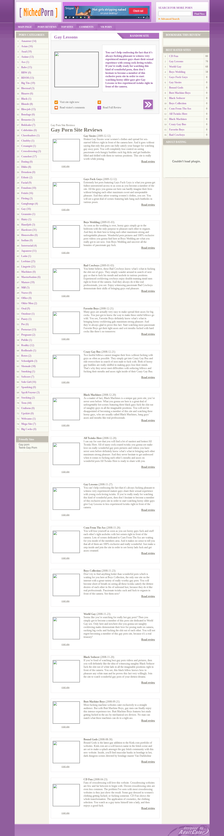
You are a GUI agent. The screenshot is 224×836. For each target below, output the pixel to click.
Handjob (26, 224)
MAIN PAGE (25, 27)
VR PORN (106, 27)
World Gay (90, 614)
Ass (23, 62)
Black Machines (92, 394)
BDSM (25, 77)
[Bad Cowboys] (66, 289)
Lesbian (25, 261)
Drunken (26, 172)
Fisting (25, 198)
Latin (24, 256)
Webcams (26, 418)
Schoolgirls (27, 360)
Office (24, 298)
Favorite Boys (91, 308)
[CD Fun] (66, 805)
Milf (23, 287)
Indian (25, 240)
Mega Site (26, 423)
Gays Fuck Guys (93, 179)
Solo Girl (26, 381)
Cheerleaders (28, 135)
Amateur (26, 41)
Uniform (26, 408)
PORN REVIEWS (47, 27)
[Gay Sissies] (66, 160)
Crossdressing (29, 151)
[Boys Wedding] (66, 246)
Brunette (26, 119)
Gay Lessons (91, 484)
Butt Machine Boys (94, 701)
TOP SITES (67, 27)
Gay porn (24, 444)
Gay (23, 208)
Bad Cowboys (91, 265)
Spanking (26, 387)
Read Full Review (112, 107)
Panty (24, 319)
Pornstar (26, 329)
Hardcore (26, 229)
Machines (26, 271)
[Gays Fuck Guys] (66, 203)
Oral (23, 308)
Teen (23, 402)
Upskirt (25, 413)
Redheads (26, 350)
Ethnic (25, 177)
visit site (65, 166)
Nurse (24, 292)
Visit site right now (69, 102)
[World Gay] (66, 638)
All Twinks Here (93, 438)
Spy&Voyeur (28, 392)
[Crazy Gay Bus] (66, 376)
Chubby (26, 140)
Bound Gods (91, 739)
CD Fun (88, 779)
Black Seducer (92, 657)
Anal (24, 51)
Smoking (26, 371)
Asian (24, 46)
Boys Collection (92, 570)
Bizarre (25, 93)
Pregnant (26, 334)
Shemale (26, 366)
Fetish (24, 193)
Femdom (26, 187)
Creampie (26, 145)
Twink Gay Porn (28, 447)
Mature (25, 282)
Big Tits (25, 83)
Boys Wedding (92, 222)
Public (24, 340)
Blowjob (26, 109)
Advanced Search (168, 18)
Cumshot (26, 156)
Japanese (26, 250)
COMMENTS (86, 27)
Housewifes (27, 235)
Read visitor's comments (72, 107)
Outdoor (26, 313)
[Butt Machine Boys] (66, 722)
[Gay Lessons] (66, 508)
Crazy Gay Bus (92, 351)
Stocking (26, 397)
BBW (24, 72)
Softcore (25, 376)
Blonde (25, 104)
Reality (25, 345)
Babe (24, 67)
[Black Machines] (66, 419)
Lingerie (25, 266)
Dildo (24, 166)
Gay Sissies (90, 135)
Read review (148, 161)
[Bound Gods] (66, 762)
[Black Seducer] (66, 681)
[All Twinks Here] (66, 463)
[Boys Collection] (66, 595)
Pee (23, 324)
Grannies (26, 214)
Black (24, 98)
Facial (24, 182)
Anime (25, 56)
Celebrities (27, 130)
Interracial (27, 245)
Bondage (26, 114)
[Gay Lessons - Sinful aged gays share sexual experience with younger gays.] (76, 86)
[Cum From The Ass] (66, 551)
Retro (24, 355)
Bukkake (26, 125)
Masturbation (29, 277)
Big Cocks (27, 429)
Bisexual (26, 88)
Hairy (24, 219)
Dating (25, 161)
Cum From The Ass (95, 527)
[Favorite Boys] (66, 332)
